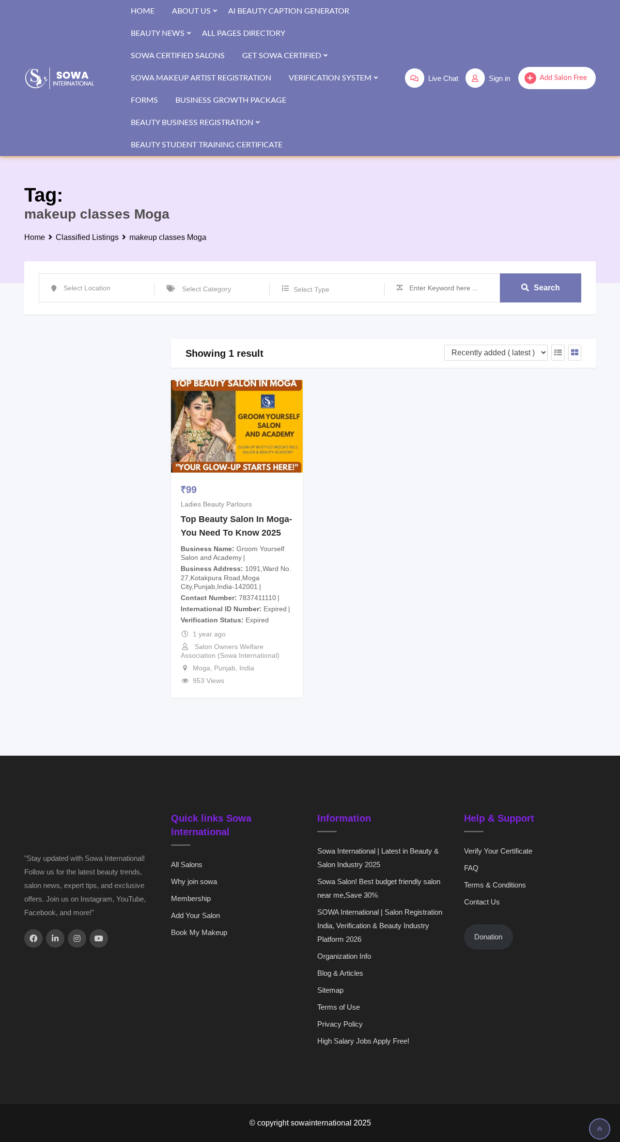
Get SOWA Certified (281, 56)
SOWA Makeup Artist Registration (201, 78)
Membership (191, 898)
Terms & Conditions (495, 885)
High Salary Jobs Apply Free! (363, 1041)
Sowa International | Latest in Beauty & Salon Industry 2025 (378, 858)
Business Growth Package (230, 100)
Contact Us (482, 902)
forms (144, 100)
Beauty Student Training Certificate (206, 145)
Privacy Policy (340, 1024)
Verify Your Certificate (498, 851)
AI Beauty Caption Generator (288, 11)
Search (547, 288)
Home (143, 11)
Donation (488, 937)
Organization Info (344, 956)
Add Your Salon (195, 915)
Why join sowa (194, 881)
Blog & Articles (340, 973)
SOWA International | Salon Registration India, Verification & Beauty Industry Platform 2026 (379, 925)
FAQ (471, 868)
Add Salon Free (563, 77)
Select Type (311, 289)
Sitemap (330, 990)
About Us (191, 11)
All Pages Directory (243, 33)
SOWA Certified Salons (178, 56)
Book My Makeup (199, 932)
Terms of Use (338, 1007)
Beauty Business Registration (192, 123)
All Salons (186, 864)
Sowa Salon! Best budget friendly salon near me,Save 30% (378, 888)
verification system (330, 78)
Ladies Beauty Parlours (216, 504)
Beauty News (158, 33)
